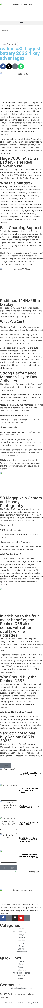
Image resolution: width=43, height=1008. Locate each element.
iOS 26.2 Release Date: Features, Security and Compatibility (27, 839)
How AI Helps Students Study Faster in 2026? (29, 823)
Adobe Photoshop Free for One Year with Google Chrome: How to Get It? (29, 856)
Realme (11, 102)
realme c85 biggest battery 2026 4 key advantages (29, 774)
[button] (21, 23)
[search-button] (2, 35)
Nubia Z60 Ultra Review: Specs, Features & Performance (28, 790)
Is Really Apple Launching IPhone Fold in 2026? (28, 807)
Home (4, 44)
